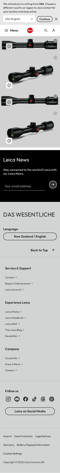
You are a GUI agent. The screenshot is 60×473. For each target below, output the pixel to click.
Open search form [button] (46, 30)
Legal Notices (43, 436)
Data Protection (23, 436)
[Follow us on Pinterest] (51, 399)
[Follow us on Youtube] (17, 399)
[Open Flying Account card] (53, 30)
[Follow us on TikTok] (34, 399)
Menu (14, 30)
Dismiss (56, 19)
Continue (45, 19)
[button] (53, 250)
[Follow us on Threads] (43, 399)
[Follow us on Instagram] (8, 399)
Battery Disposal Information (33, 444)
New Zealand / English (30, 236)
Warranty (8, 444)
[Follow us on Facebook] (25, 399)
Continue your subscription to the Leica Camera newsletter (53, 184)
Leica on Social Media (30, 411)
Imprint (7, 436)
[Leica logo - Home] (30, 30)
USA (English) (12, 18)
